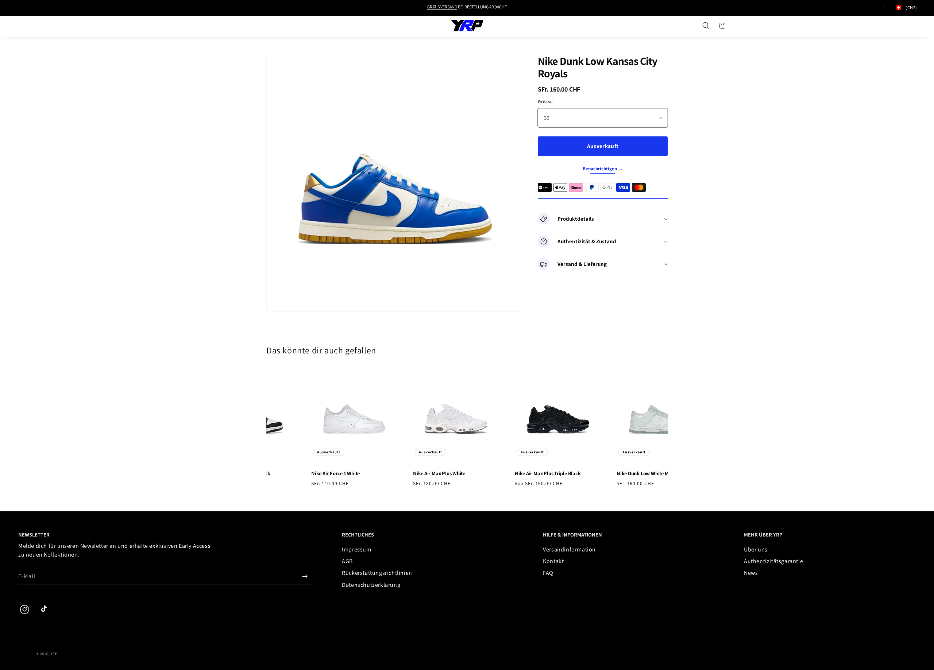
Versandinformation (569, 549)
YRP (54, 653)
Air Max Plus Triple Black (543, 473)
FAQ (548, 573)
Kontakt (553, 561)
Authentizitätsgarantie (773, 561)
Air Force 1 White (331, 473)
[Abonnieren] (305, 576)
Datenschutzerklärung (371, 585)
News (751, 573)
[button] (706, 25)
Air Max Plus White (435, 473)
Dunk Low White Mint (641, 473)
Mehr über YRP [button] (763, 534)
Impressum (356, 549)
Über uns (756, 549)
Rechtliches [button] (358, 534)
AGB (347, 561)
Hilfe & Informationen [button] (572, 534)
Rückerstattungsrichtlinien (377, 573)
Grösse (545, 101)
